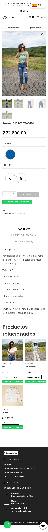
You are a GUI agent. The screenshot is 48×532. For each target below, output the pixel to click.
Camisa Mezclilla (32, 367)
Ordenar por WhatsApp (18, 202)
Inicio (9, 464)
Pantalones (21, 213)
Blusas (4, 364)
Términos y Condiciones (15, 476)
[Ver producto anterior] (4, 27)
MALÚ (14, 213)
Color (7, 143)
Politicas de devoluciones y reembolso (21, 468)
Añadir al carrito (28, 194)
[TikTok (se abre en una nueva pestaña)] (27, 11)
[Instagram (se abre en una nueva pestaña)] (24, 11)
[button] (42, 34)
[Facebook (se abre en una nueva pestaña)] (21, 11)
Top (3, 367)
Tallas (8, 165)
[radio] (10, 154)
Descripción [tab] (24, 228)
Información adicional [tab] (24, 235)
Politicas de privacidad (15, 472)
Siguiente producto (35, 28)
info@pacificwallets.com (22, 511)
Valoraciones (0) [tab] (24, 241)
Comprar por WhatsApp (13, 381)
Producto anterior (13, 28)
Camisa (5, 412)
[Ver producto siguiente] (44, 27)
